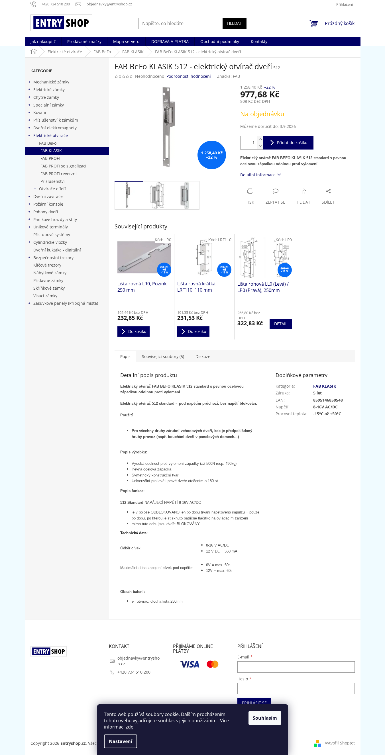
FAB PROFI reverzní (58, 173)
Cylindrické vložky (50, 242)
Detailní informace (258, 174)
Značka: (228, 76)
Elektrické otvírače (50, 135)
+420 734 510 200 (133, 672)
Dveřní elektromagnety (55, 127)
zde (129, 727)
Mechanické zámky (51, 82)
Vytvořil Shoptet (340, 743)
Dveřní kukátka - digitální (57, 250)
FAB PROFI (50, 158)
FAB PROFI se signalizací (63, 166)
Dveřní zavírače (48, 196)
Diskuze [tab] (202, 356)
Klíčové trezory (47, 265)
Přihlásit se (254, 702)
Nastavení (120, 741)
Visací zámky (45, 295)
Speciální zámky (48, 105)
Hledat (234, 23)
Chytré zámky (46, 97)
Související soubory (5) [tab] (163, 356)
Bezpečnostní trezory (53, 257)
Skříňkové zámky (49, 288)
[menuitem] (43, 41)
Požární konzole (48, 204)
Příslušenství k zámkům (55, 120)
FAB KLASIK (51, 150)
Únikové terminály (50, 227)
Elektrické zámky (49, 89)
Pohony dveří (45, 211)
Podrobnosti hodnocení (188, 76)
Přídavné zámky (48, 280)
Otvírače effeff (52, 188)
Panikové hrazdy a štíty (55, 219)
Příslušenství (52, 181)
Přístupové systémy (51, 234)
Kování (39, 112)
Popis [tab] (125, 356)
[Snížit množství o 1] (260, 146)
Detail (280, 323)
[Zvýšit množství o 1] (260, 139)
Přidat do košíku (292, 142)
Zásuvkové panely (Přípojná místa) (65, 303)
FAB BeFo (47, 143)
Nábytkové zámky (49, 272)
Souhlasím (265, 718)
